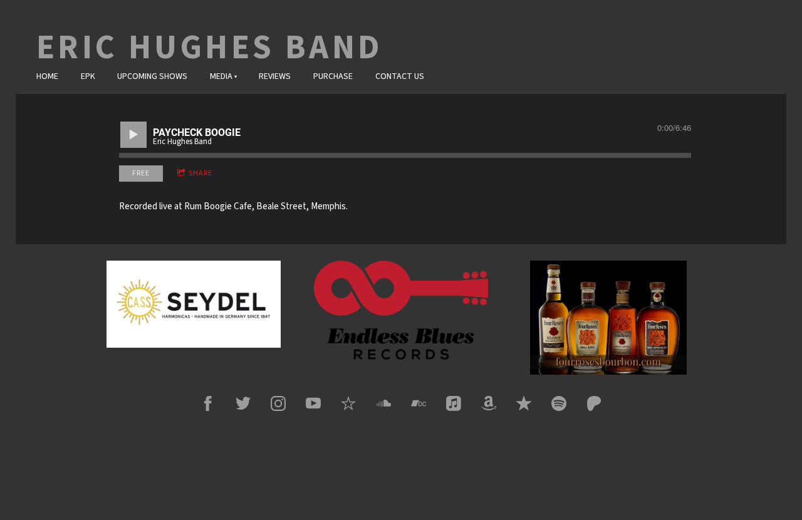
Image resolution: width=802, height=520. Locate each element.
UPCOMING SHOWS (152, 76)
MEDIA (221, 76)
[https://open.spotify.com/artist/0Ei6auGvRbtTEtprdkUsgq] (558, 403)
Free (141, 173)
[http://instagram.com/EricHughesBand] (278, 403)
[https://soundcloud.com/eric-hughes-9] (383, 403)
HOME (47, 76)
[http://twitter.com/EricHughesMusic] (243, 403)
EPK (88, 76)
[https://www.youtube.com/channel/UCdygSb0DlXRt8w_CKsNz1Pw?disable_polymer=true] (313, 403)
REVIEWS (275, 76)
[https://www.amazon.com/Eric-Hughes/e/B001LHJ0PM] (488, 403)
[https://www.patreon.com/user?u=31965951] (594, 403)
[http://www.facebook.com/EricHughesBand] (208, 403)
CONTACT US (399, 76)
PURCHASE (333, 76)
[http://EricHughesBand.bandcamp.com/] (418, 403)
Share (200, 173)
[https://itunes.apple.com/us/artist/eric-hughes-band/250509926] (453, 403)
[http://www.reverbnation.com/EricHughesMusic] (348, 403)
